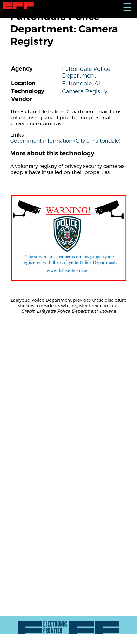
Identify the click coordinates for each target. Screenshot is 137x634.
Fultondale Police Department (86, 71)
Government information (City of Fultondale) (65, 141)
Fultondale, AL (81, 83)
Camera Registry (84, 91)
